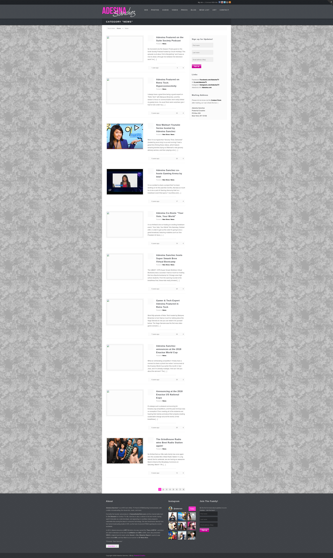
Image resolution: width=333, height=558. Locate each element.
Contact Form (216, 100)
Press (184, 10)
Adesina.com (207, 87)
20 (177, 289)
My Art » (201, 2)
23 (177, 113)
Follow (192, 509)
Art (215, 10)
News (164, 44)
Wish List (204, 10)
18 (177, 243)
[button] (172, 516)
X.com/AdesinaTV (200, 82)
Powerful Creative (139, 555)
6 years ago (155, 201)
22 (177, 158)
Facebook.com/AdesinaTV (209, 79)
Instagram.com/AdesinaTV (209, 85)
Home (119, 28)
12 (177, 473)
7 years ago (155, 334)
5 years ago (155, 113)
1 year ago (155, 68)
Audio (165, 10)
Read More (111, 546)
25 (177, 427)
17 (177, 201)
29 (177, 334)
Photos (155, 10)
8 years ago (155, 379)
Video (175, 10)
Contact (224, 10)
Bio (146, 10)
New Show (166, 134)
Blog (193, 10)
